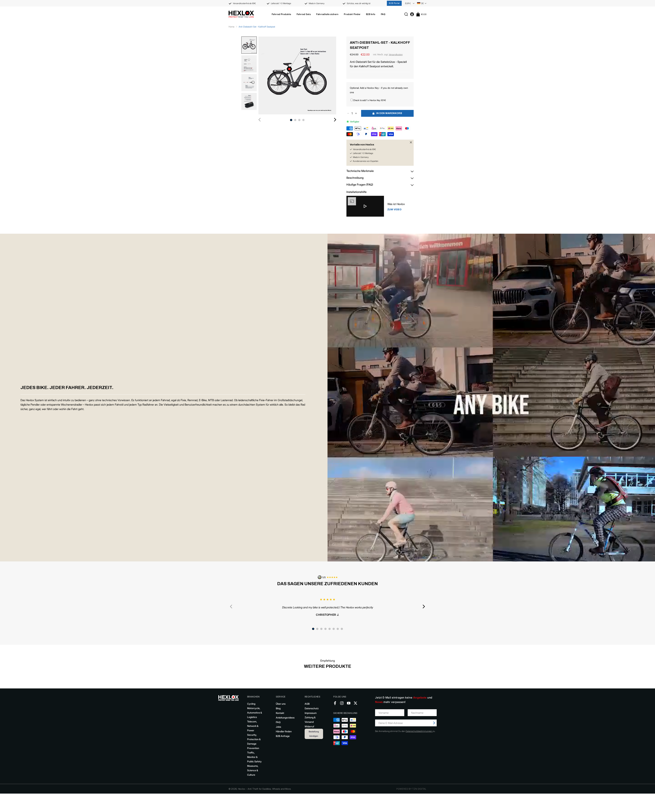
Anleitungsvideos (285, 717)
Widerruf (309, 726)
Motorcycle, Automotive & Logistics (254, 712)
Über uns (281, 703)
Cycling (251, 703)
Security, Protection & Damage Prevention (254, 741)
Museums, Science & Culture (252, 770)
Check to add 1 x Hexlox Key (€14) (369, 100)
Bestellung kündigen (314, 733)
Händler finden (284, 731)
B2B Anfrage (283, 736)
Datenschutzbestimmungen (419, 731)
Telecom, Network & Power (252, 726)
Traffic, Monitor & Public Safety (254, 757)
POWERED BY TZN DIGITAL (411, 788)
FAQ (278, 722)
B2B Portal (394, 3)
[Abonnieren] (434, 723)
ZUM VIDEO (394, 209)
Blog (278, 708)
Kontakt (280, 712)
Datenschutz (312, 708)
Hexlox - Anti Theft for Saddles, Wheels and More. (264, 788)
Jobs (278, 726)
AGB (307, 703)
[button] (281, 14)
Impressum (311, 712)
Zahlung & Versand (310, 719)
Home (231, 26)
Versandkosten (396, 54)
